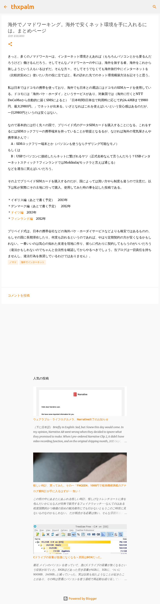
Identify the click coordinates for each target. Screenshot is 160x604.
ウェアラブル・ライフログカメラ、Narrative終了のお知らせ (70, 419)
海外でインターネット (32, 262)
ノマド (12, 262)
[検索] (39, 7)
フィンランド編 (22, 219)
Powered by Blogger (82, 598)
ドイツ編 (17, 212)
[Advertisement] (80, 337)
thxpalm (22, 6)
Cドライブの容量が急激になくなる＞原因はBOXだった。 (68, 557)
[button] (10, 44)
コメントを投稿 (19, 295)
